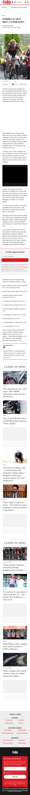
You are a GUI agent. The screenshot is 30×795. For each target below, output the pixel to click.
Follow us (16, 84)
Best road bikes (8, 730)
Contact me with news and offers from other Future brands (15, 773)
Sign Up (15, 777)
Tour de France (9, 720)
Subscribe (20, 2)
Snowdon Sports (9, 25)
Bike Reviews (22, 740)
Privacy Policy (20, 782)
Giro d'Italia (21, 720)
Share (6, 84)
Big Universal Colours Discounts (19, 7)
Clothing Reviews (22, 743)
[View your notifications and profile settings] (12, 2)
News (3, 15)
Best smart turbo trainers (8, 733)
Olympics (21, 723)
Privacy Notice (22, 266)
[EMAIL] (4, 347)
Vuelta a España (9, 723)
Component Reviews (8, 743)
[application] (15, 174)
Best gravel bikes (22, 730)
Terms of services (20, 264)
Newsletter (24, 84)
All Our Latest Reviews (8, 740)
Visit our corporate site (23, 788)
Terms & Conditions (13, 783)
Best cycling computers (22, 733)
